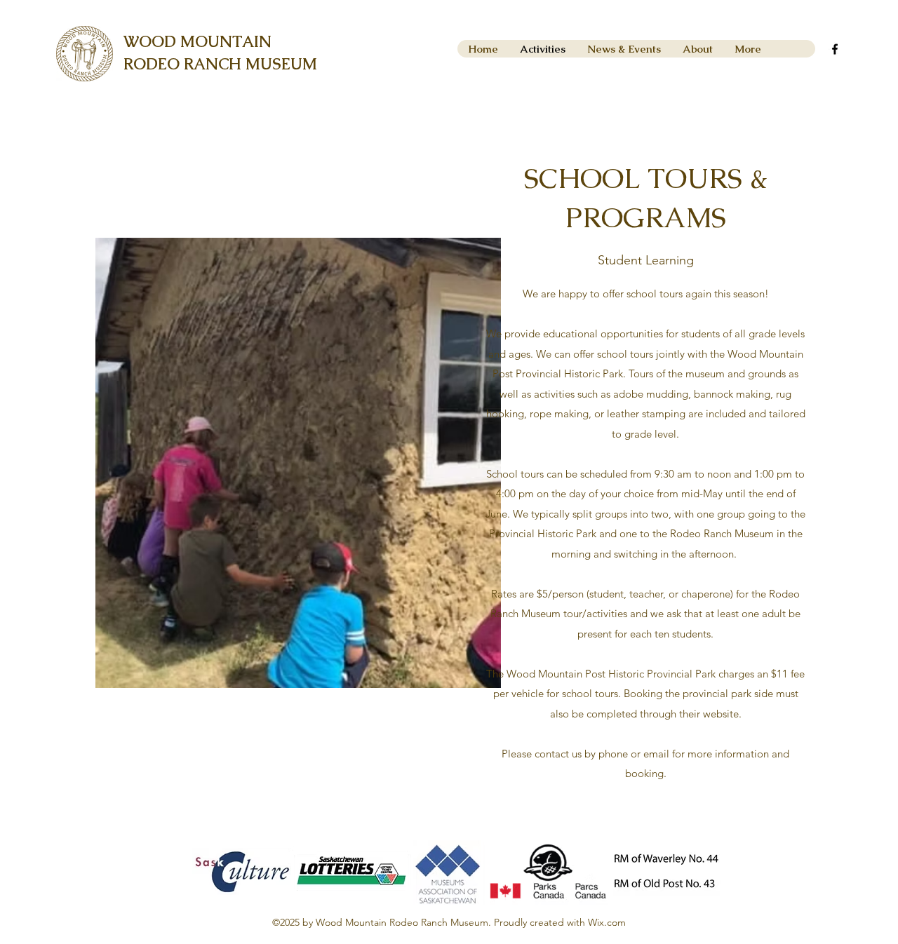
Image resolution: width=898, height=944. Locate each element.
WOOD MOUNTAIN (197, 42)
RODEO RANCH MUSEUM (220, 64)
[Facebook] (835, 49)
